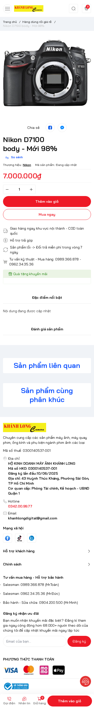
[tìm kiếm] (73, 8)
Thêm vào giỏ (69, 701)
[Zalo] (31, 538)
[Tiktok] (19, 538)
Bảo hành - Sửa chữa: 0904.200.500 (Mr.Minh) (40, 602)
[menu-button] (7, 8)
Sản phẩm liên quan (47, 365)
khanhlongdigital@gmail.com (32, 518)
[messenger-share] (62, 127)
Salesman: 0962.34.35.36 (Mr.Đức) (31, 593)
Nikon (27, 165)
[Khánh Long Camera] (28, 8)
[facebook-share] (50, 127)
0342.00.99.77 (20, 506)
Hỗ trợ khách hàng (19, 551)
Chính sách (12, 564)
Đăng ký (79, 641)
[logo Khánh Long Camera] (47, 427)
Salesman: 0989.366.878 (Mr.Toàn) (31, 584)
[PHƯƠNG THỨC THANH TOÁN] (47, 670)
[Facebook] (7, 538)
